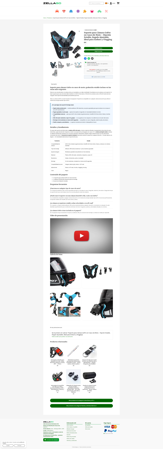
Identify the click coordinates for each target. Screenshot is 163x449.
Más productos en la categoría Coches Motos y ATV (81, 400)
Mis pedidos (87, 425)
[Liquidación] (106, 11)
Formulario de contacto (52, 439)
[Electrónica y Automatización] (78, 11)
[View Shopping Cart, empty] (118, 3)
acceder (57, 336)
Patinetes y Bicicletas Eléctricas (101, 55)
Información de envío (71, 430)
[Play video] (81, 236)
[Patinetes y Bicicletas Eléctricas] (99, 11)
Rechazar (19, 445)
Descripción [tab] (54, 84)
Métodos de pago (70, 429)
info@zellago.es (50, 430)
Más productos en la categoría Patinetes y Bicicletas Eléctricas (81, 405)
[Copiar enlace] (92, 58)
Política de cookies (70, 438)
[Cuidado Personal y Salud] (64, 11)
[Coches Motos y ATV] (57, 11)
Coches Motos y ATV (89, 55)
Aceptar (8, 445)
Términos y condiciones (72, 440)
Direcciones (87, 429)
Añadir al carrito (98, 51)
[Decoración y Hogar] (71, 11)
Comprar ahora (98, 48)
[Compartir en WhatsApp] (88, 58)
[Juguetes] (85, 11)
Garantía (68, 434)
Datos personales (89, 427)
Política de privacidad (71, 436)
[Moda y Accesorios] (92, 11)
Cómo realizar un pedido (72, 427)
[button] (79, 31)
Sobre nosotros (70, 425)
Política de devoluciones (72, 432)
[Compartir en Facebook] (85, 58)
